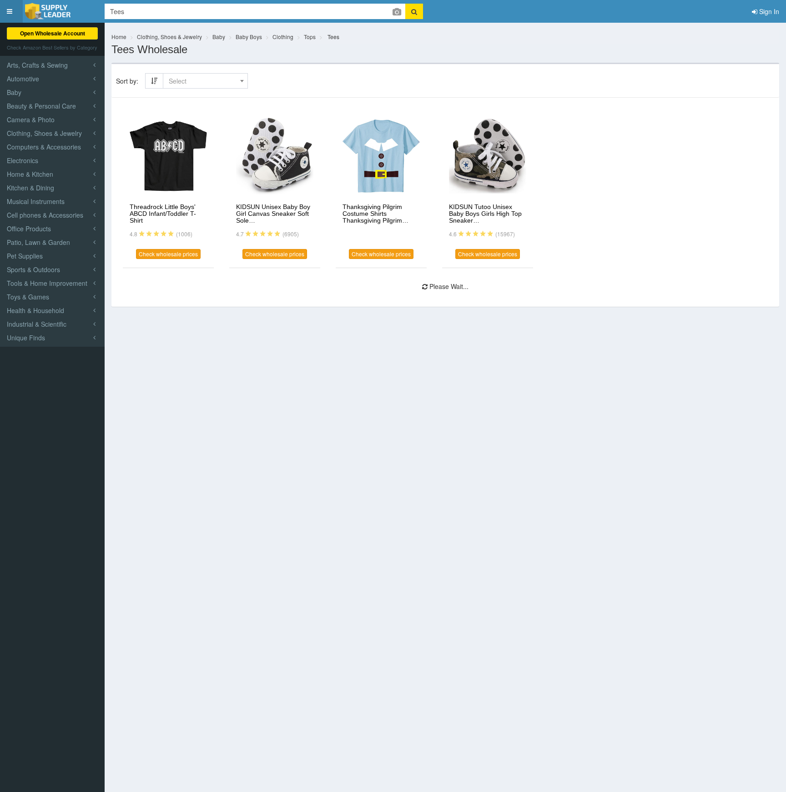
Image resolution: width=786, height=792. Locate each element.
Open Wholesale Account (52, 33)
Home (118, 36)
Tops (310, 36)
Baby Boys (249, 36)
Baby (218, 36)
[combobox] (205, 81)
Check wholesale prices (168, 254)
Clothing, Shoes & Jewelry (169, 36)
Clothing (282, 36)
